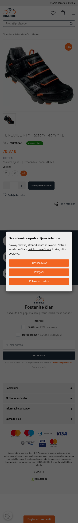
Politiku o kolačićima (39, 249)
